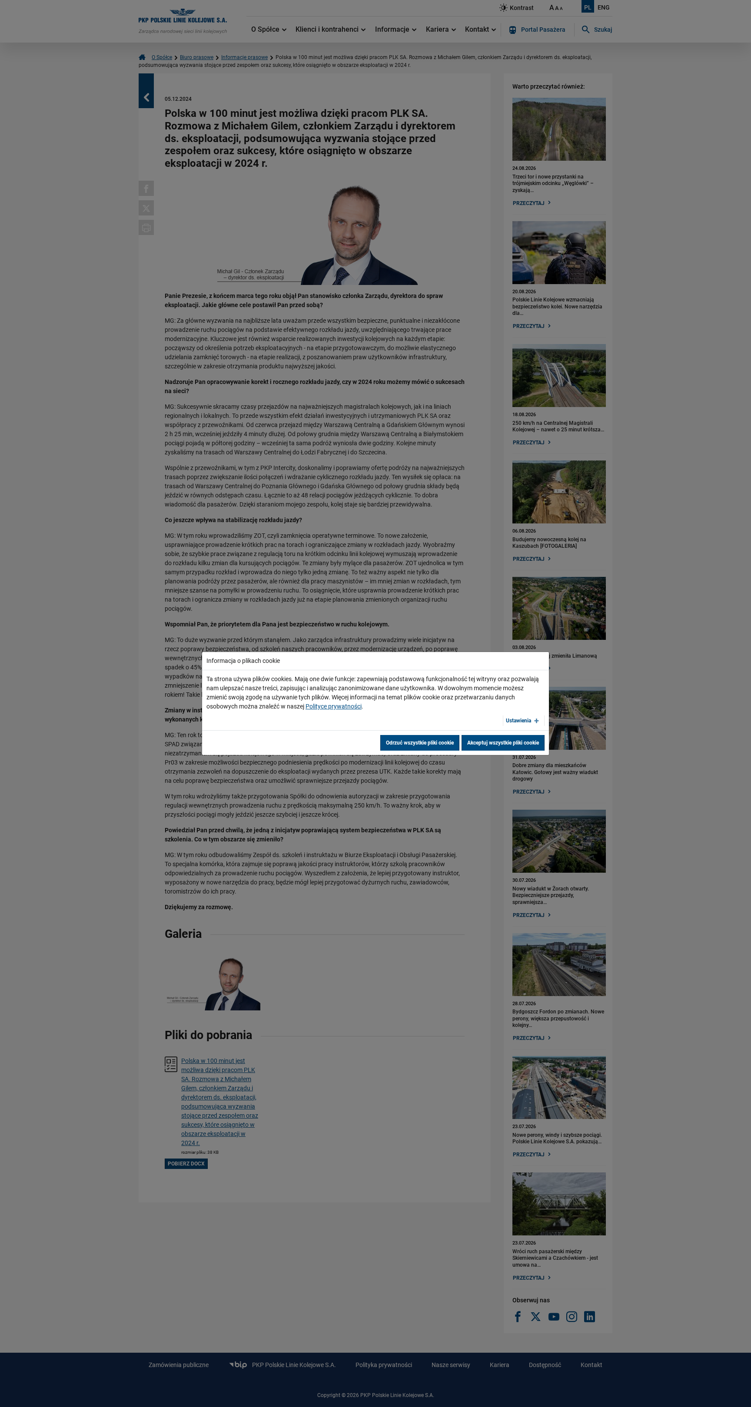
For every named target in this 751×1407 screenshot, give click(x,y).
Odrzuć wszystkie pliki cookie (420, 743)
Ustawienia (518, 721)
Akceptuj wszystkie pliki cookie (503, 743)
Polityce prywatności (334, 706)
